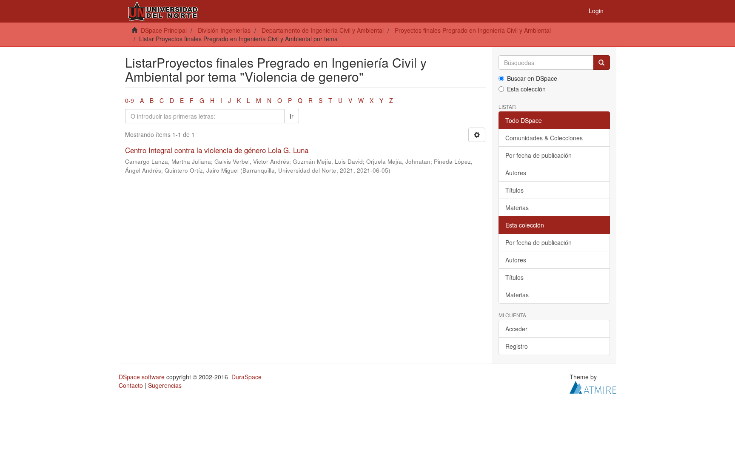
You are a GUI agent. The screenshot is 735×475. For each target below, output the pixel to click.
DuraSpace (246, 377)
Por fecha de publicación (538, 155)
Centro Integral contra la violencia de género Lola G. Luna (216, 150)
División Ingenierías (224, 30)
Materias (517, 207)
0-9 (129, 100)
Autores (515, 172)
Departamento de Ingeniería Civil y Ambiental (323, 30)
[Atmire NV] (593, 386)
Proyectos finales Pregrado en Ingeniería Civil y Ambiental (473, 30)
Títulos (514, 190)
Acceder (516, 328)
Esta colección (526, 89)
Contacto (131, 385)
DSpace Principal (164, 30)
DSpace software (142, 377)
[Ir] (601, 62)
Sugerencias (165, 385)
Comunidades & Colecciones (544, 138)
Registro (516, 346)
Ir (291, 116)
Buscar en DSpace (532, 78)
